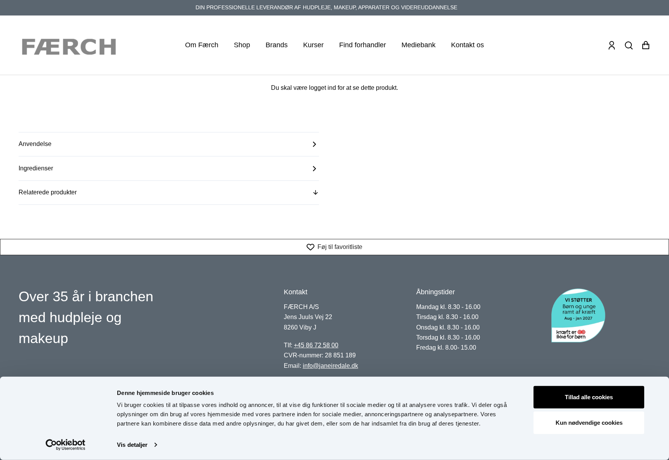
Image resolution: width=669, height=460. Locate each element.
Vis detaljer (132, 444)
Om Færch (201, 45)
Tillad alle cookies (589, 397)
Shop (242, 45)
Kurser (313, 45)
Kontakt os (467, 45)
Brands (277, 45)
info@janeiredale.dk (330, 365)
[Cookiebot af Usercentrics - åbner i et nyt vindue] (65, 445)
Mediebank (418, 45)
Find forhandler (362, 45)
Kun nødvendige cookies (589, 422)
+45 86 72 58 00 (316, 345)
